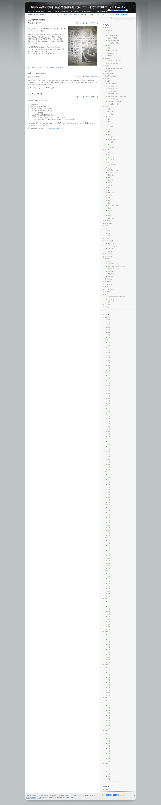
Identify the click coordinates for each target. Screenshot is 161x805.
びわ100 (110, 248)
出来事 (107, 78)
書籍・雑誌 (108, 223)
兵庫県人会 (111, 271)
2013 (106, 730)
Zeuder (75, 797)
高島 (111, 114)
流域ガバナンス (112, 172)
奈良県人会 (111, 269)
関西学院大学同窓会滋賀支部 (116, 296)
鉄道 (106, 286)
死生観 (110, 195)
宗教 (109, 197)
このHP (112, 15)
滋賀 (109, 109)
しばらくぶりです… (36, 94)
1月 (109, 337)
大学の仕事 (108, 71)
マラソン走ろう (109, 241)
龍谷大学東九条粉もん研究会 (116, 266)
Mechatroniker (66, 797)
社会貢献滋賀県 (112, 86)
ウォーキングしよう (111, 246)
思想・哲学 (111, 192)
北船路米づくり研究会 (87, 15)
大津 (111, 111)
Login (106, 789)
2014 (106, 697)
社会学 (110, 213)
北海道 (112, 147)
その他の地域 (112, 139)
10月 (109, 347)
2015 (106, 664)
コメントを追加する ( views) (88, 23)
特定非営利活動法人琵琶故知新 (117, 96)
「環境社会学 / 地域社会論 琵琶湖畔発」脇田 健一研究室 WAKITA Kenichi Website (76, 7)
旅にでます (108, 149)
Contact (124, 15)
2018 (106, 571)
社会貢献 (107, 81)
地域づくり (108, 66)
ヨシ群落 (110, 180)
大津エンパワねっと (102, 15)
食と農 (110, 210)
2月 (109, 335)
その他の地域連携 (113, 63)
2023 (106, 406)
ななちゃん (111, 302)
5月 (109, 327)
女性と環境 (111, 190)
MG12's (35, 797)
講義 (109, 48)
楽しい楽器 (108, 253)
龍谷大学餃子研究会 (114, 263)
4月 (109, 330)
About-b (51, 15)
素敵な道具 (108, 279)
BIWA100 (110, 251)
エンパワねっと (112, 50)
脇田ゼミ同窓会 (115, 43)
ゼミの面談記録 (112, 35)
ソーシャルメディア (111, 289)
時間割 (110, 30)
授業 (65, 15)
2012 (106, 763)
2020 (106, 505)
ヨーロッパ (111, 159)
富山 (111, 144)
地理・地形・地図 (113, 205)
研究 (70, 15)
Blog (36, 15)
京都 (109, 116)
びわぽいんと (114, 99)
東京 (109, 132)
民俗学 (110, 215)
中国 (109, 152)
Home (30, 15)
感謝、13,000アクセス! (37, 73)
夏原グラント (114, 104)
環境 (109, 187)
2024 (106, 373)
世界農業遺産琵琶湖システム (116, 68)
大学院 (110, 55)
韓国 (109, 154)
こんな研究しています (111, 170)
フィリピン (111, 157)
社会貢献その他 (112, 91)
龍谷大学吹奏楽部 (110, 76)
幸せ (109, 200)
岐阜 (109, 129)
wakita (107, 294)
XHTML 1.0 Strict (30, 798)
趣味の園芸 (108, 281)
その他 (62, 128)
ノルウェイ (113, 162)
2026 (106, 317)
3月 (109, 332)
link (117, 15)
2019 (106, 538)
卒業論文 (76, 15)
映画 (109, 236)
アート (110, 228)
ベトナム (110, 167)
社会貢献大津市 (55, 128)
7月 (109, 322)
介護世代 (107, 291)
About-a (43, 15)
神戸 (111, 127)
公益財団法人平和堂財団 (115, 101)
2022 (106, 439)
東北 (109, 134)
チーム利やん (112, 243)
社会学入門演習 (112, 38)
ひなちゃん (111, 299)
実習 (109, 45)
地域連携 (107, 58)
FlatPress (30, 797)
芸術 (106, 225)
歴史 (109, 208)
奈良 (109, 119)
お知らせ (53, 88)
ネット (107, 238)
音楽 (109, 230)
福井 (111, 142)
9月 (109, 350)
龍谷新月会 (111, 276)
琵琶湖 (110, 182)
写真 (109, 233)
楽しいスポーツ (109, 256)
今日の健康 (108, 284)
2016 (106, 631)
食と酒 (107, 258)
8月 (109, 319)
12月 (109, 342)
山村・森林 (111, 218)
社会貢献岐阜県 (112, 88)
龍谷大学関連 (109, 73)
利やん (110, 261)
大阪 (109, 121)
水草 (109, 177)
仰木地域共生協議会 (114, 94)
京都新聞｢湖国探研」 (37, 20)
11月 (109, 345)
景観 (109, 203)
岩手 (111, 137)
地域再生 (110, 185)
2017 (106, 598)
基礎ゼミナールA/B (113, 40)
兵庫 (109, 124)
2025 (106, 340)
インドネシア (112, 165)
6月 (109, 324)
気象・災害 (108, 220)
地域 (106, 106)
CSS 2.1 (38, 798)
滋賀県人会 (111, 274)
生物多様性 (111, 175)
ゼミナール (59, 15)
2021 (106, 472)
